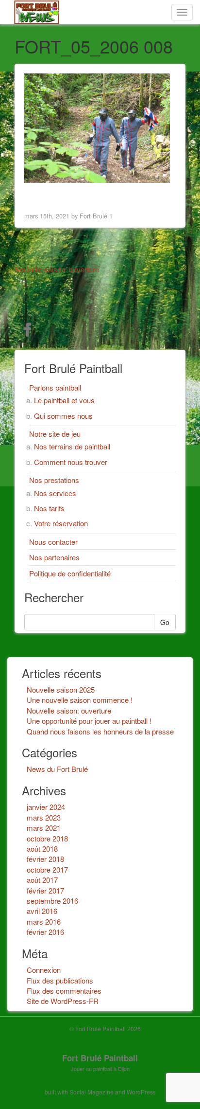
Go (164, 622)
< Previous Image (55, 195)
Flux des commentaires (64, 990)
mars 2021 (44, 828)
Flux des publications (60, 980)
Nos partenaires (54, 557)
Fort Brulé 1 (96, 215)
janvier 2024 (46, 807)
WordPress (141, 1092)
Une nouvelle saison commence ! (80, 700)
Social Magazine (91, 1092)
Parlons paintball (55, 387)
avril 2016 (42, 911)
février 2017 (45, 890)
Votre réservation (61, 523)
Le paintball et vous (64, 400)
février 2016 (45, 932)
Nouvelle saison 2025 (61, 689)
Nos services (55, 493)
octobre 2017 (47, 869)
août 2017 (42, 880)
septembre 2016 (52, 900)
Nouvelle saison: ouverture (69, 710)
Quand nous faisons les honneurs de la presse (100, 731)
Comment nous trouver (70, 462)
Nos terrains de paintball (72, 446)
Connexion (44, 970)
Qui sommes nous (63, 416)
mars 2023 (44, 817)
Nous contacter (53, 542)
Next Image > (151, 195)
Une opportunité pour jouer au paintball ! (89, 720)
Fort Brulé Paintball (100, 1058)
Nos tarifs (49, 508)
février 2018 (45, 859)
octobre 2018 (47, 838)
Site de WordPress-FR (63, 1001)
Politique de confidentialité (70, 573)
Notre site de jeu (55, 434)
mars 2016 (44, 921)
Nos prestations (54, 480)
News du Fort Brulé (57, 769)
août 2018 (42, 848)
